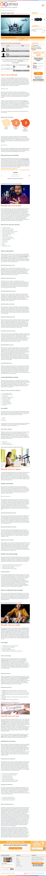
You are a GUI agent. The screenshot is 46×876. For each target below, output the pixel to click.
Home (1, 10)
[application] (17, 49)
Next (44, 19)
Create (3, 10)
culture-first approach (17, 101)
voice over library (7, 477)
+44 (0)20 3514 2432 (4, 1)
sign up (11, 869)
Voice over (6, 10)
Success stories (19, 865)
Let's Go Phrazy (15, 848)
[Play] (7, 49)
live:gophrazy (40, 66)
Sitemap (13, 873)
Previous (32, 19)
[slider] (19, 49)
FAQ (17, 857)
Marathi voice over (11, 10)
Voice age (8, 68)
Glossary (18, 861)
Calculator (18, 862)
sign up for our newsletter (7, 867)
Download (10, 56)
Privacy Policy (3, 873)
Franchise (18, 864)
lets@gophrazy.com (13, 1)
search (22, 70)
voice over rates (21, 719)
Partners (17, 859)
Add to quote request (22, 56)
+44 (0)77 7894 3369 (40, 859)
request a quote (38, 73)
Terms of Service (8, 873)
